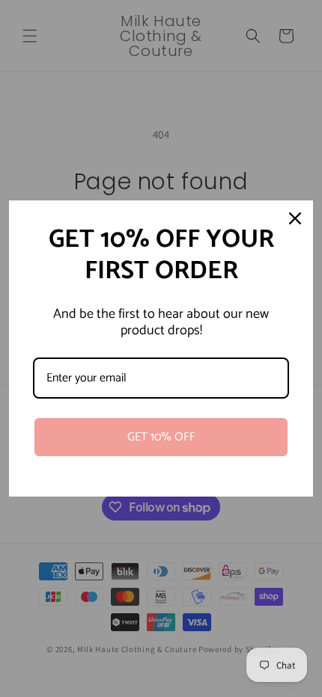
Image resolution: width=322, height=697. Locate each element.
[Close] (295, 218)
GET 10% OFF (161, 437)
